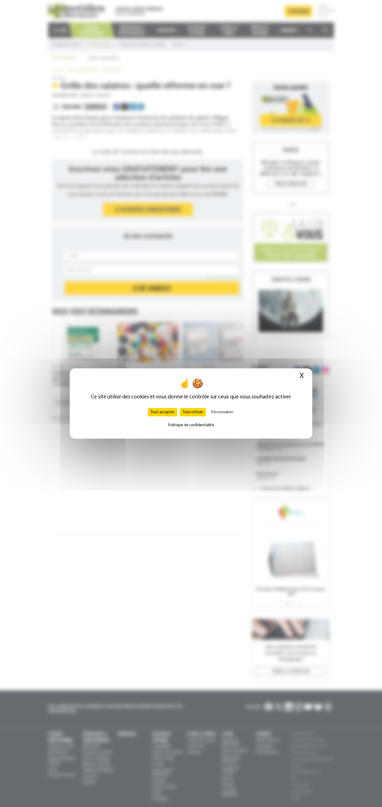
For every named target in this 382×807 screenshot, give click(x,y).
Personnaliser (222, 412)
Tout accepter (162, 412)
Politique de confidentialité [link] (191, 425)
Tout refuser (192, 412)
